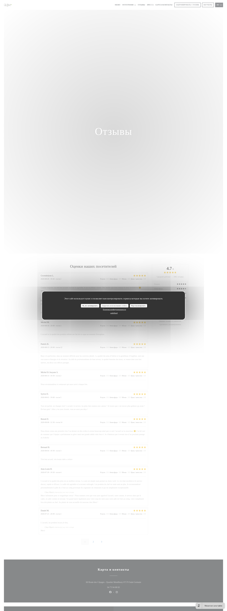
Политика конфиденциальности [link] (114, 310)
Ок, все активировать (90, 306)
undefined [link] (114, 313)
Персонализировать (138, 306)
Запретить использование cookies (114, 306)
